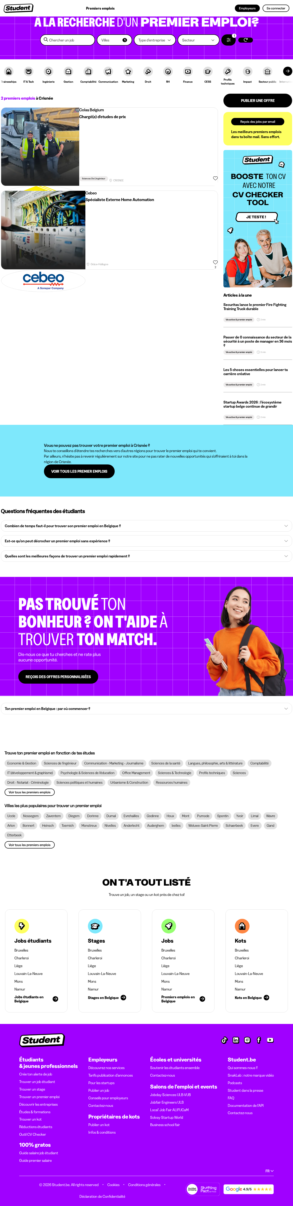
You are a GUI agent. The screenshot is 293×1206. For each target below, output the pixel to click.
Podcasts (235, 1082)
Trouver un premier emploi (39, 1096)
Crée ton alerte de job (35, 1074)
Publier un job (98, 1090)
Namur (19, 989)
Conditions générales (144, 1184)
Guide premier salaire (35, 1160)
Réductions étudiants (35, 1126)
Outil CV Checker (32, 1134)
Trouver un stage (32, 1089)
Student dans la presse (245, 1090)
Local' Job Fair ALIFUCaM (169, 1110)
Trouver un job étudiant (37, 1081)
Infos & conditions (102, 1132)
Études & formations (34, 1112)
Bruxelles (21, 950)
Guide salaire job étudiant (38, 1153)
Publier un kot (99, 1124)
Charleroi (21, 958)
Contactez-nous (100, 1105)
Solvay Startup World (166, 1117)
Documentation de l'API (246, 1105)
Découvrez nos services (106, 1067)
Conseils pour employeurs (108, 1098)
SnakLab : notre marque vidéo (251, 1075)
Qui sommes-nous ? (243, 1067)
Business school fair (165, 1124)
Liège (18, 965)
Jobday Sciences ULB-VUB (170, 1094)
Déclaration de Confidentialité (102, 1196)
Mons (18, 981)
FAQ (231, 1098)
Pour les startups (101, 1082)
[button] (114, 40)
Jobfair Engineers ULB (167, 1102)
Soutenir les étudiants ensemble (175, 1067)
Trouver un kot (30, 1119)
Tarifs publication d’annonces (110, 1075)
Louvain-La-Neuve (28, 973)
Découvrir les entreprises (38, 1104)
